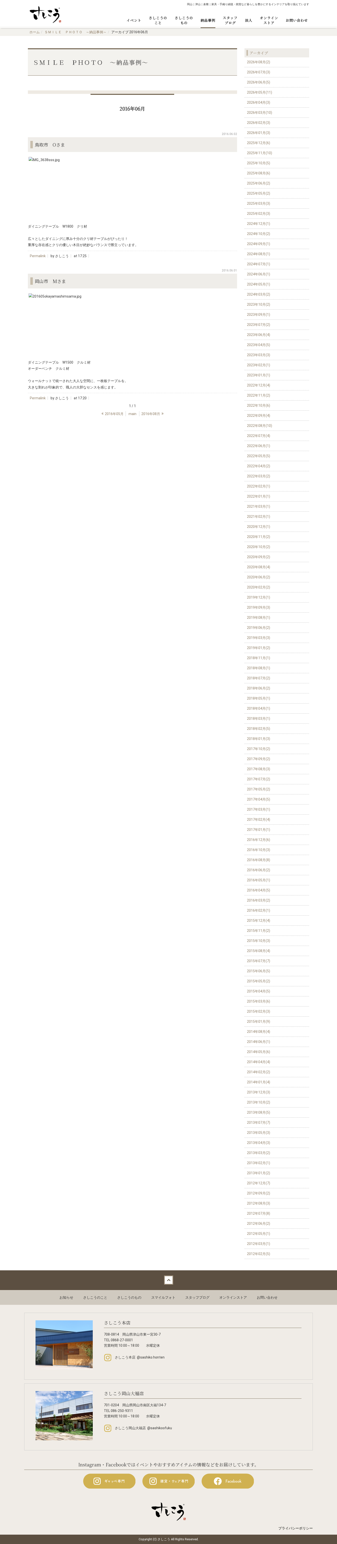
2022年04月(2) (258, 466)
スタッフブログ (230, 20)
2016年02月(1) (258, 910)
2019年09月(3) (258, 607)
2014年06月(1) (258, 1042)
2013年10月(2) (258, 1102)
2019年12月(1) (258, 597)
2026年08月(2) (258, 62)
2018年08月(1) (258, 668)
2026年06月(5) (258, 82)
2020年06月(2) (258, 577)
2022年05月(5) (258, 456)
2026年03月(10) (259, 113)
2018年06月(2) (258, 688)
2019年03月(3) (258, 638)
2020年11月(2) (258, 537)
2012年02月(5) (258, 1254)
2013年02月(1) (258, 1163)
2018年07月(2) (258, 678)
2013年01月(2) (258, 1173)
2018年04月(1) (258, 708)
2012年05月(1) (258, 1234)
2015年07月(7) (258, 961)
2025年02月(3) (258, 214)
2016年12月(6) (258, 840)
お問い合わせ (297, 20)
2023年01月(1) (258, 375)
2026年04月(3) (258, 102)
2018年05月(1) (258, 698)
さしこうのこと (158, 20)
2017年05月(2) (258, 789)
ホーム (34, 32)
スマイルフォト (163, 1297)
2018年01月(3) (258, 739)
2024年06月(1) (258, 274)
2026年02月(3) (258, 123)
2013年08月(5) (258, 1112)
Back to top (168, 1280)
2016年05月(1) (258, 880)
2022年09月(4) (258, 416)
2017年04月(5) (258, 799)
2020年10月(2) (258, 547)
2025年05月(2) (258, 193)
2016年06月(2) (258, 870)
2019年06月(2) (258, 628)
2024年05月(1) (258, 284)
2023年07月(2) (258, 325)
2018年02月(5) (258, 729)
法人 (248, 20)
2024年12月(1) (258, 224)
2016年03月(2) (258, 900)
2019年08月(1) (258, 618)
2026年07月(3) (258, 72)
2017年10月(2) (258, 749)
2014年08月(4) (258, 1032)
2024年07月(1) (258, 264)
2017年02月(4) (258, 820)
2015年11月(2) (258, 931)
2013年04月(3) (258, 1143)
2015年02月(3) (258, 1011)
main (132, 414)
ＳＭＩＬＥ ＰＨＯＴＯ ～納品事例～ (75, 32)
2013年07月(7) (258, 1122)
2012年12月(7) (258, 1183)
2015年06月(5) (258, 971)
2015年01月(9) (258, 1022)
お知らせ (66, 1297)
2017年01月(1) (258, 830)
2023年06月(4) (258, 335)
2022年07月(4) (258, 436)
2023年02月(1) (258, 365)
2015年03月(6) (258, 1001)
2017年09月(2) (258, 759)
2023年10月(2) (258, 304)
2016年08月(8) (258, 860)
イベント (134, 20)
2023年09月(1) (258, 315)
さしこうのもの (184, 20)
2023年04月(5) (258, 345)
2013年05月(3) (258, 1133)
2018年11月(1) (258, 658)
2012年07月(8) (258, 1213)
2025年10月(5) (258, 163)
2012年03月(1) (258, 1244)
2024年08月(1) (258, 254)
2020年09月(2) (258, 557)
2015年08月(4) (258, 951)
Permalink (38, 256)
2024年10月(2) (258, 234)
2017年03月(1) (258, 809)
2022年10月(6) (258, 405)
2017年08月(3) (258, 769)
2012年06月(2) (258, 1223)
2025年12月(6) (258, 143)
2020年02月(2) (258, 587)
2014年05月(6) (258, 1052)
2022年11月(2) (258, 395)
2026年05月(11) (259, 92)
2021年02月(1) (258, 517)
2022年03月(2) (258, 476)
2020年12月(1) (258, 527)
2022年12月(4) (258, 385)
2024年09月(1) (258, 244)
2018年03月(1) (258, 719)
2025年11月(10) (259, 153)
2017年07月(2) (258, 779)
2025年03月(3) (258, 203)
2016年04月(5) (258, 890)
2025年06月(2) (258, 183)
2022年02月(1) (258, 486)
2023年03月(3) (258, 355)
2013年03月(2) (258, 1153)
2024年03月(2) (258, 294)
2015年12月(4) (258, 921)
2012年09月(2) (258, 1193)
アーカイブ (258, 52)
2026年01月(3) (258, 133)
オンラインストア (269, 20)
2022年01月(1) (258, 496)
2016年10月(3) (258, 850)
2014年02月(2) (258, 1072)
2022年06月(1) (258, 446)
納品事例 (208, 20)
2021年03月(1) (258, 506)
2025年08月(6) (258, 173)
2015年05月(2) (258, 981)
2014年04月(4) (258, 1062)
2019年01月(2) (258, 648)
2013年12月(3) (258, 1092)
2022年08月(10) (259, 426)
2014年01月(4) (258, 1082)
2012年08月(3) (258, 1203)
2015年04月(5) (258, 991)
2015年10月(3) (258, 941)
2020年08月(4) (258, 567)
